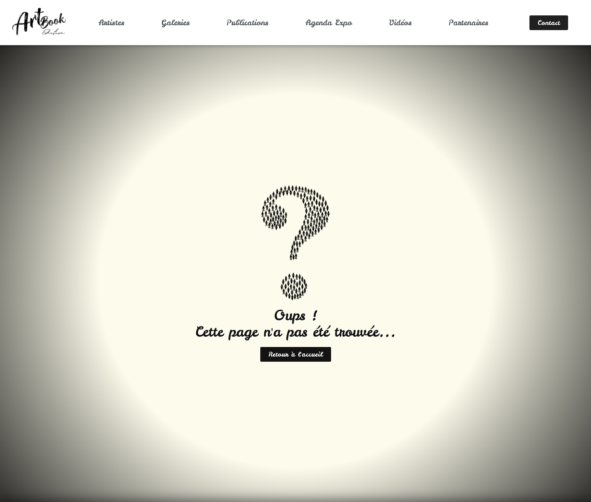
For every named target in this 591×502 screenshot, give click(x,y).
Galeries (175, 22)
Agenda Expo (328, 22)
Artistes (111, 22)
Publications (247, 22)
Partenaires (468, 22)
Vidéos (400, 22)
